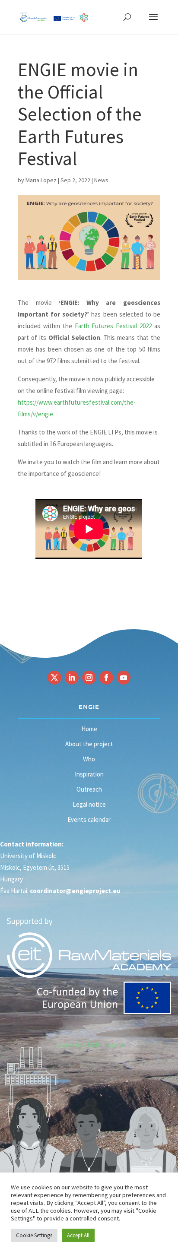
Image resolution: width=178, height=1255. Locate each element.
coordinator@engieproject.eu (75, 891)
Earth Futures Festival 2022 (113, 326)
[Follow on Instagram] (89, 678)
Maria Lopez (41, 180)
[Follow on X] (54, 678)
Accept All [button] (78, 1235)
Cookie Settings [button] (34, 1235)
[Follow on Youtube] (123, 678)
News (101, 180)
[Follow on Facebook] (106, 678)
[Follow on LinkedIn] (72, 678)
